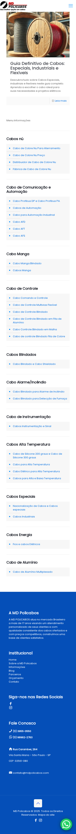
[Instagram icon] (40, 820)
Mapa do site (46, 815)
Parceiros (15, 674)
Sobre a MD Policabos (23, 663)
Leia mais (61, 101)
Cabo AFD (19, 222)
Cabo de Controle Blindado (30, 312)
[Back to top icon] (38, 803)
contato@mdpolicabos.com (31, 773)
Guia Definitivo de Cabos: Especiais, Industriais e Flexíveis (37, 68)
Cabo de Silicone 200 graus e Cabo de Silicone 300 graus (37, 455)
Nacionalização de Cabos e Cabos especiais (35, 507)
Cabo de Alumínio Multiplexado (33, 572)
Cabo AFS (19, 236)
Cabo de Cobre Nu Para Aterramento (36, 148)
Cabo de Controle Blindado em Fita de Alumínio (37, 320)
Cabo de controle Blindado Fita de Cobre (39, 336)
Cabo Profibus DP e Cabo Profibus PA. (36, 201)
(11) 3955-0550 (22, 731)
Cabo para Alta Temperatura (31, 464)
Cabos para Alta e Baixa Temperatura (37, 478)
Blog (11, 671)
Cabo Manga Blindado (27, 263)
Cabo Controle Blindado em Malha (35, 329)
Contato (14, 682)
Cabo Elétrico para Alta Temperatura (36, 471)
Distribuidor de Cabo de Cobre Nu (34, 162)
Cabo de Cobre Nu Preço (29, 155)
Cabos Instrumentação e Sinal (32, 426)
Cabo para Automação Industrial (34, 215)
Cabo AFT (19, 229)
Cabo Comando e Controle (30, 298)
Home (13, 660)
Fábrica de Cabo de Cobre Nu (32, 169)
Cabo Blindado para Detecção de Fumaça (40, 398)
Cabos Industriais (24, 516)
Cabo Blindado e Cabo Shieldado (34, 364)
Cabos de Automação (27, 208)
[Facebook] (10, 704)
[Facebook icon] (35, 820)
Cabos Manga (22, 270)
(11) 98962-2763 (23, 737)
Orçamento (16, 678)
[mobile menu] (70, 6)
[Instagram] (10, 708)
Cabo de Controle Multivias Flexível (35, 305)
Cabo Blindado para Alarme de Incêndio (39, 391)
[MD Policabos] (13, 6)
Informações (17, 667)
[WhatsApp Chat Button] (66, 824)
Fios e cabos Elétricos (26, 544)
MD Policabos (21, 811)
